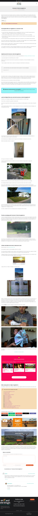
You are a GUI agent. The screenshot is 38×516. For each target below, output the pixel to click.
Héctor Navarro (19, 433)
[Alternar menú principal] (36, 4)
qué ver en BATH (7, 399)
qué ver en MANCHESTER (8, 397)
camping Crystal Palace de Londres (29, 55)
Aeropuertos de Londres (8, 402)
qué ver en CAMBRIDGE (8, 401)
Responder (6, 479)
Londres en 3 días (6, 393)
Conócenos (19, 440)
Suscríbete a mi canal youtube (19, 351)
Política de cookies (29, 514)
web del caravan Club (11, 247)
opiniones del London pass (8, 403)
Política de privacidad (29, 513)
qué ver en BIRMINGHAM (8, 396)
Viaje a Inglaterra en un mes (10, 391)
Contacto (21, 510)
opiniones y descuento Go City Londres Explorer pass (12, 405)
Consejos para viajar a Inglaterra (9, 394)
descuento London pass (8, 404)
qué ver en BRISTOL (7, 398)
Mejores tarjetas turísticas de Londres (10, 406)
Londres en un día (7, 392)
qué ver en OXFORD (7, 400)
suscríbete (32, 499)
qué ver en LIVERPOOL (8, 395)
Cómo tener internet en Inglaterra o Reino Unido (12, 407)
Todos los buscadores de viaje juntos (19, 505)
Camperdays (21, 90)
